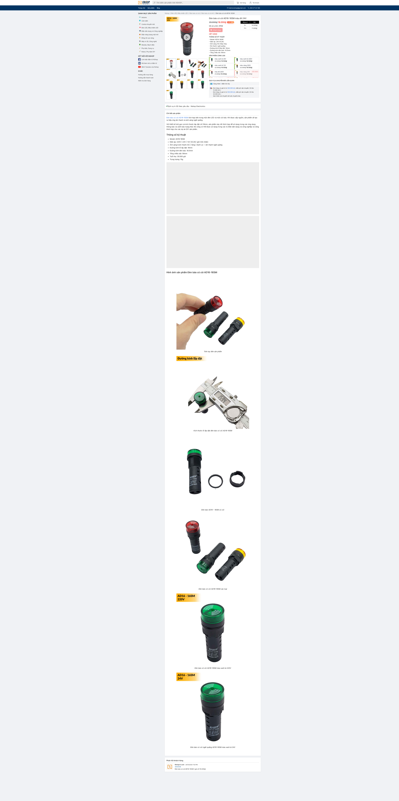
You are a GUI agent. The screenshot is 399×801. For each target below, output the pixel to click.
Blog (158, 8)
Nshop (167, 13)
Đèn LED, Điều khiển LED (179, 13)
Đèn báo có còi (195, 13)
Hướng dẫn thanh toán (145, 78)
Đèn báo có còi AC (207, 13)
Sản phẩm (151, 8)
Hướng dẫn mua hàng (145, 75)
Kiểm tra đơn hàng (144, 81)
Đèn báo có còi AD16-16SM (177, 118)
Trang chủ (141, 8)
